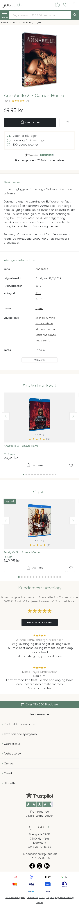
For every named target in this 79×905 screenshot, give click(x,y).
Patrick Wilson (44, 323)
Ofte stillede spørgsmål (21, 734)
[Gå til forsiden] (39, 827)
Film (38, 293)
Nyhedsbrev (12, 753)
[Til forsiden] (12, 5)
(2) (20, 101)
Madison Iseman (45, 329)
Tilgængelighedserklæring (60, 897)
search (75, 15)
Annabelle (41, 269)
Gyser (39, 308)
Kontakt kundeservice (19, 724)
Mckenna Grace (45, 335)
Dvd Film (40, 299)
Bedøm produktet (39, 622)
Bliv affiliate (12, 783)
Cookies (39, 902)
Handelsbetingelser (15, 897)
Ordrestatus (12, 744)
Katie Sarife (42, 340)
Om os (8, 763)
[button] (6, 416)
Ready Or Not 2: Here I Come (22, 552)
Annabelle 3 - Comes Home (21, 445)
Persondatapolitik (36, 897)
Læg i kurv (30, 122)
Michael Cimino (45, 318)
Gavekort (10, 773)
